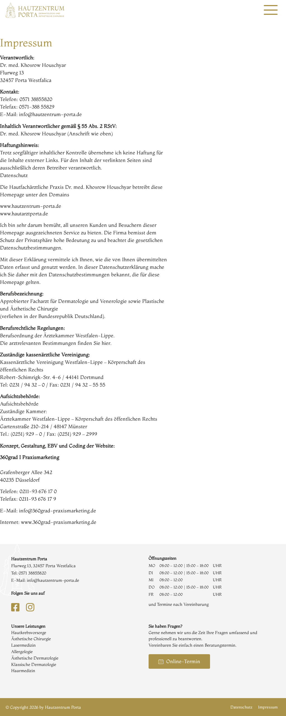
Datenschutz (241, 707)
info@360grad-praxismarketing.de (57, 510)
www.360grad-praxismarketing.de (58, 522)
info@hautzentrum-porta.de (50, 114)
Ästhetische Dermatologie (34, 658)
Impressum (268, 707)
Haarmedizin (23, 670)
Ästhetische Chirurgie (31, 638)
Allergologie (22, 651)
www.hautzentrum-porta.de (30, 206)
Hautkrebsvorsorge (28, 632)
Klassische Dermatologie (33, 664)
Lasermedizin (23, 645)
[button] (271, 10)
